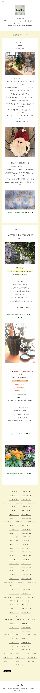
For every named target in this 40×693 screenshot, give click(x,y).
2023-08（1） (14, 548)
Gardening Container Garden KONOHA (21, 688)
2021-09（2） (26, 586)
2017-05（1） (8, 661)
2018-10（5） (14, 638)
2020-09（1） (14, 604)
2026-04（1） (14, 499)
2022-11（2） (14, 563)
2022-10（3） (26, 563)
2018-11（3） (32, 635)
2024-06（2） (26, 529)
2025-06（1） (26, 510)
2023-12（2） (14, 540)
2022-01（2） (8, 582)
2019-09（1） (14, 623)
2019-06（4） (14, 627)
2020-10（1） (26, 601)
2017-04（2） (20, 661)
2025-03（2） (14, 518)
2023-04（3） (26, 552)
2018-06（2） (26, 642)
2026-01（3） (8, 503)
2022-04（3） (26, 574)
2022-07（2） (14, 570)
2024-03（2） (26, 533)
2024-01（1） (26, 537)
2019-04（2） (14, 631)
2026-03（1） (26, 499)
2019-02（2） (26, 631)
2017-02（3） (20, 665)
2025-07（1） (14, 510)
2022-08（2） (26, 567)
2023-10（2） (14, 544)
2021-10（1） (14, 586)
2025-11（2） (32, 503)
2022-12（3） (26, 559)
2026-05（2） (26, 495)
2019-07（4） (26, 623)
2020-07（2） (14, 608)
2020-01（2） (26, 616)
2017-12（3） (20, 653)
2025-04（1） (26, 514)
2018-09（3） (26, 638)
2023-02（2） (26, 555)
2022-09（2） (14, 567)
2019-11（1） (21, 619)
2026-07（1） (26, 491)
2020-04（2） (14, 612)
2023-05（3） (14, 552)
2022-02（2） (26, 578)
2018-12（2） (20, 635)
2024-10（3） (14, 525)
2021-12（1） (21, 582)
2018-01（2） (8, 653)
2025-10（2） (14, 506)
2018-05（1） (14, 646)
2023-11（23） (26, 540)
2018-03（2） (14, 650)
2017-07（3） (20, 657)
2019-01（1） (8, 635)
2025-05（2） (14, 514)
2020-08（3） (26, 604)
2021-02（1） (8, 597)
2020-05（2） (26, 608)
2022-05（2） (14, 574)
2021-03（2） (26, 593)
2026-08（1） (14, 491)
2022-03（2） (14, 578)
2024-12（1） (20, 522)
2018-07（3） (14, 642)
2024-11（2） (32, 522)
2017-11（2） (32, 653)
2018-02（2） (26, 650)
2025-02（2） (26, 518)
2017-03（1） (32, 661)
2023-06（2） (26, 548)
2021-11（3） (32, 582)
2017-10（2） (8, 657)
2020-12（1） (32, 597)
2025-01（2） (8, 522)
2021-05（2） (26, 589)
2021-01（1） (20, 597)
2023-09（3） (26, 544)
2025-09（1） (26, 506)
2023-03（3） (14, 555)
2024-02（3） (14, 537)
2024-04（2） (14, 533)
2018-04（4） (26, 646)
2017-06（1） (32, 657)
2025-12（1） (20, 503)
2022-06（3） (26, 570)
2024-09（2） (26, 525)
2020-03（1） (26, 612)
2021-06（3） (14, 589)
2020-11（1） (14, 601)
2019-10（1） (32, 619)
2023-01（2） (14, 559)
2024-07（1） (14, 529)
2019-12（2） (9, 619)
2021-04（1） (14, 593)
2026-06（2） (14, 495)
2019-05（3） (26, 627)
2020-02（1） (14, 616)
